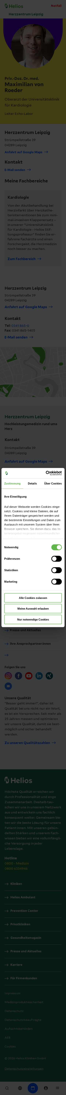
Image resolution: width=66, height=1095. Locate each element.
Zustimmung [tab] (12, 483)
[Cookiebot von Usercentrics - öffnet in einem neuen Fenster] (46, 473)
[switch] (56, 559)
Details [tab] (32, 483)
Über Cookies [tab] (53, 483)
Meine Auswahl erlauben (33, 608)
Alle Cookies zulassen (33, 597)
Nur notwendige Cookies (33, 619)
